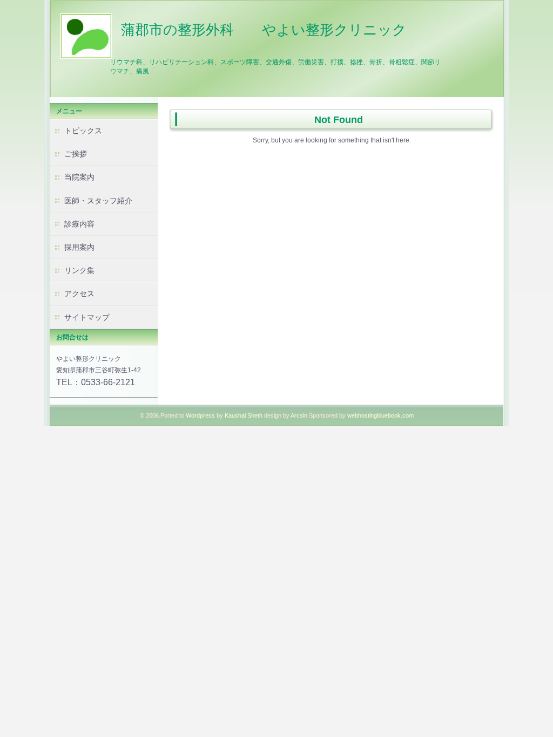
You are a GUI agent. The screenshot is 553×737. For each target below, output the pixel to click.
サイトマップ (87, 317)
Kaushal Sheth (244, 415)
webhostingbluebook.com (380, 415)
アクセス (79, 293)
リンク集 (79, 270)
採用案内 (79, 247)
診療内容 (79, 224)
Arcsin (299, 415)
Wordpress (200, 415)
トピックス (83, 130)
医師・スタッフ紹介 (98, 200)
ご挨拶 (75, 153)
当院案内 (79, 177)
